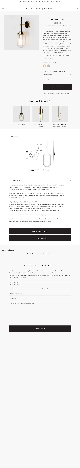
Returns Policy (47, 221)
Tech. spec (67, 55)
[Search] (73, 8)
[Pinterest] (52, 58)
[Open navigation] (3, 8)
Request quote (40, 328)
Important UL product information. (53, 52)
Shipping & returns (57, 55)
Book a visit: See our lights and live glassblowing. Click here (40, 1)
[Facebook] (48, 58)
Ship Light (21, 124)
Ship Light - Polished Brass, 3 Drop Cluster (60, 125)
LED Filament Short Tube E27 (40, 125)
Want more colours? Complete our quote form (57, 93)
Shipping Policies (45, 215)
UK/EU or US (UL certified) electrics (53, 71)
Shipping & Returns (15, 180)
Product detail (47, 55)
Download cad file (40, 238)
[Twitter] (50, 58)
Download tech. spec (40, 231)
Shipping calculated (58, 26)
